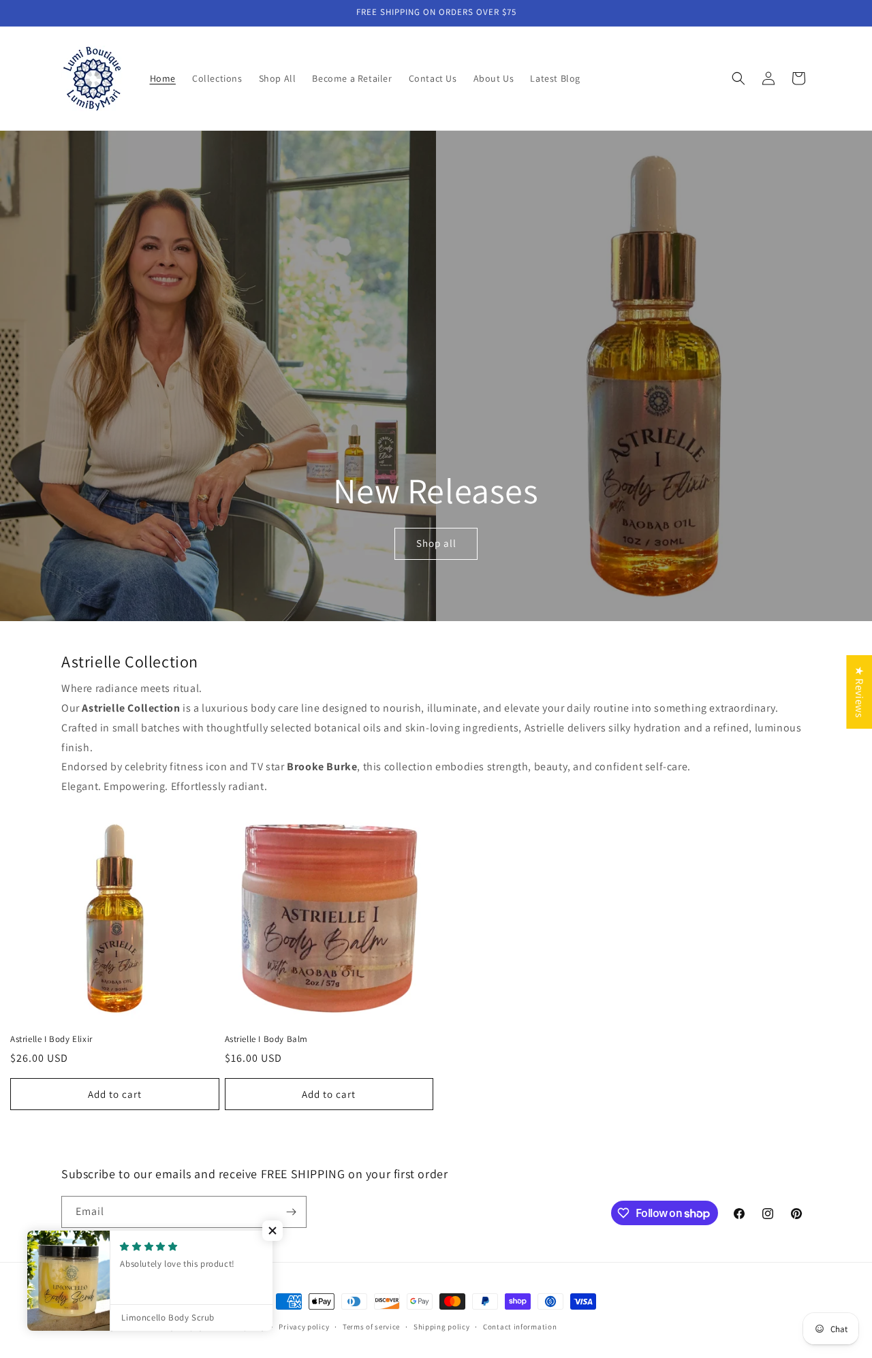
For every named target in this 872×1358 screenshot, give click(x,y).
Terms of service (371, 1326)
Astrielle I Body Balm (267, 1039)
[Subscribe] (291, 1212)
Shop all (436, 543)
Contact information (520, 1326)
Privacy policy (304, 1326)
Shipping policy (442, 1326)
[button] (738, 78)
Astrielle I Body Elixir (51, 1039)
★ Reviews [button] (859, 692)
